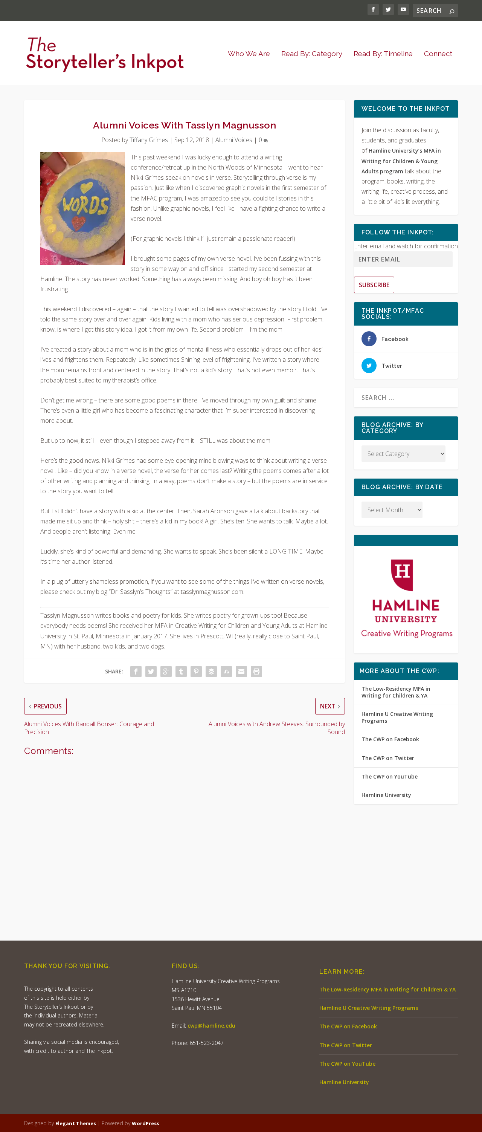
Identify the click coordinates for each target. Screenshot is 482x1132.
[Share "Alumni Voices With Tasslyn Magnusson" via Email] (241, 671)
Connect (438, 54)
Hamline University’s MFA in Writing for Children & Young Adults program (401, 160)
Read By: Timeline (383, 54)
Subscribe (374, 285)
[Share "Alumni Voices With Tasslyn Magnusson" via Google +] (166, 671)
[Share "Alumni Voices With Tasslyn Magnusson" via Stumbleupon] (226, 671)
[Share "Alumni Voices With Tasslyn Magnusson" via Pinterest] (196, 671)
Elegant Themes (75, 1123)
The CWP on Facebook (390, 739)
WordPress (145, 1123)
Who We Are (249, 54)
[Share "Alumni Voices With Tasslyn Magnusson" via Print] (256, 671)
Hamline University (386, 795)
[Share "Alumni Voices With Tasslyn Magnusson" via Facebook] (135, 671)
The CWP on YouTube (390, 776)
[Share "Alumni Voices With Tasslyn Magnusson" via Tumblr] (181, 671)
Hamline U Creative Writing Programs (397, 717)
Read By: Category (311, 54)
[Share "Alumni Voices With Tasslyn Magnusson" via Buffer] (211, 671)
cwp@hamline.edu (211, 1025)
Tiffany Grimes (149, 140)
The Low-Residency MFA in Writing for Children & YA (396, 692)
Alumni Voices (233, 140)
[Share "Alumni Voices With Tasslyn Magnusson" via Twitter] (151, 671)
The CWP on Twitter (388, 758)
